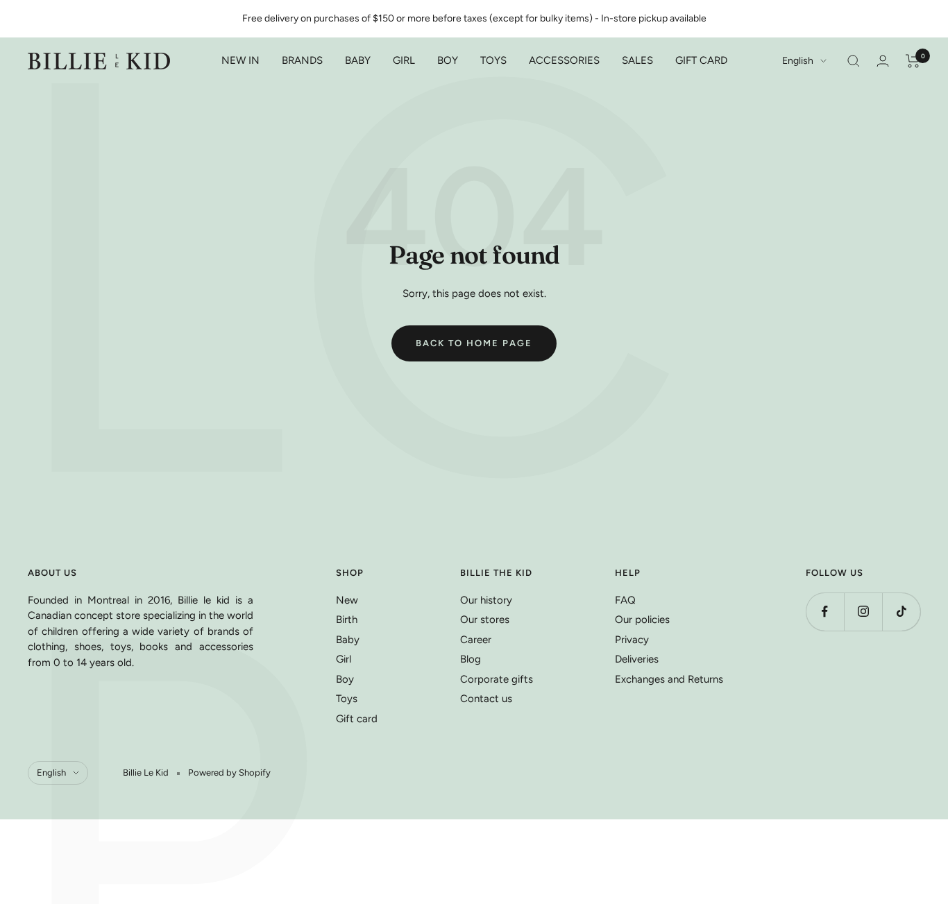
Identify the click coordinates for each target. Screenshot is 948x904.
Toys (346, 698)
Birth (346, 619)
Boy (345, 679)
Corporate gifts (496, 679)
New (347, 600)
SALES (637, 60)
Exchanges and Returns (669, 679)
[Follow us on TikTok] (901, 611)
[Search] (853, 61)
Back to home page (474, 343)
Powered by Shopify (229, 772)
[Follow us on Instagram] (863, 611)
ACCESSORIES (564, 60)
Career (475, 639)
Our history (486, 600)
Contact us (486, 698)
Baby (347, 639)
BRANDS (302, 60)
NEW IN (240, 60)
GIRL (404, 60)
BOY (447, 60)
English (797, 61)
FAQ (625, 600)
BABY (358, 60)
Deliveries (637, 659)
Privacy (632, 639)
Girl (343, 659)
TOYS (493, 60)
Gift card (357, 719)
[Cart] (913, 61)
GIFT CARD (701, 60)
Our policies (642, 619)
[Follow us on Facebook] (825, 611)
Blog (470, 659)
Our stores (484, 619)
